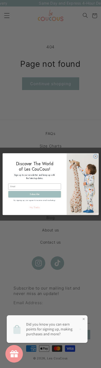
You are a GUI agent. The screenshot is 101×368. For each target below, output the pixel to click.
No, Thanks (34, 207)
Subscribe (34, 194)
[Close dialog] (95, 156)
